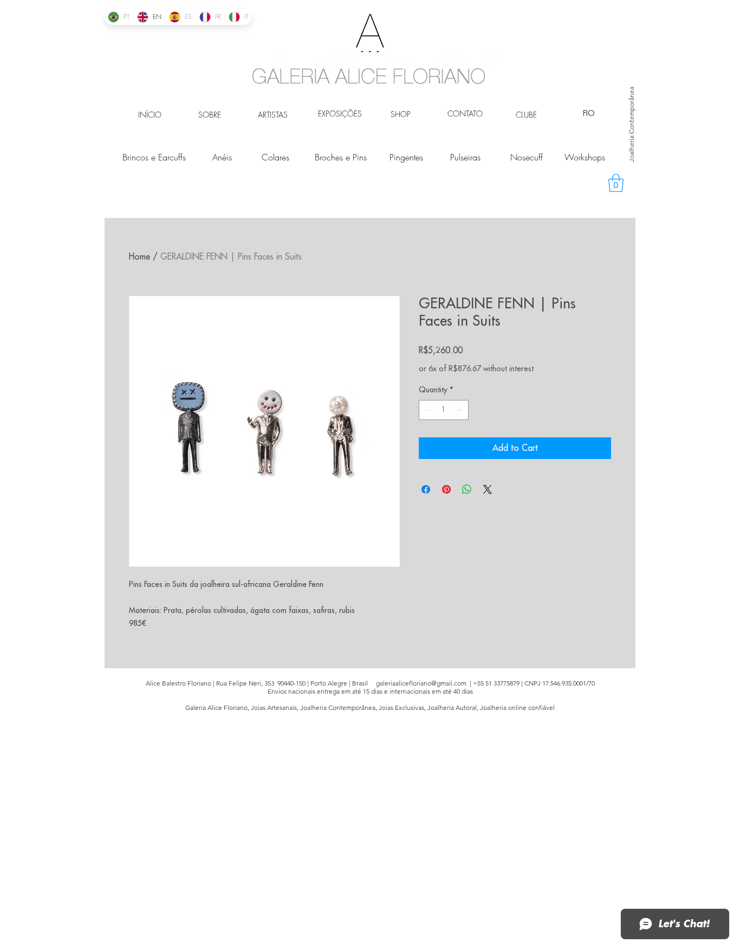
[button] (616, 183)
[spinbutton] (443, 409)
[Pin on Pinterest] (446, 489)
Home (139, 257)
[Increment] (460, 409)
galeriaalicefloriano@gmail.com (421, 683)
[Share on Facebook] (425, 489)
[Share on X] (487, 489)
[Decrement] (427, 409)
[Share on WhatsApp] (466, 489)
